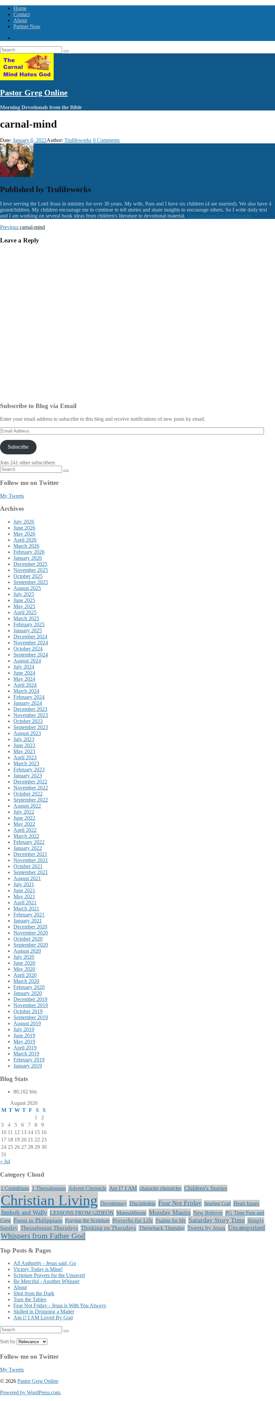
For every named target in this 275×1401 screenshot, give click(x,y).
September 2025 (30, 582)
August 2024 (27, 661)
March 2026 (26, 546)
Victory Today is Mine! (38, 1269)
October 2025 (28, 576)
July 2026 (23, 522)
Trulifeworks (78, 140)
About (20, 20)
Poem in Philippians (37, 1220)
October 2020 (28, 939)
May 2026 (24, 534)
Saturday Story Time (216, 1220)
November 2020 (30, 933)
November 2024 (30, 642)
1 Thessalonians (49, 1188)
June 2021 (24, 890)
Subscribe (18, 447)
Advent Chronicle (87, 1188)
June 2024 (24, 673)
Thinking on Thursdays (108, 1228)
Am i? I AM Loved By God (43, 1317)
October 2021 (28, 866)
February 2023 (29, 769)
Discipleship (142, 1203)
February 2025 (29, 624)
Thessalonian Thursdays (49, 1228)
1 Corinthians (15, 1188)
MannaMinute (131, 1213)
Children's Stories (205, 1188)
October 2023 (28, 721)
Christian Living (49, 1200)
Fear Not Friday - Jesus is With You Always (59, 1305)
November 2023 (30, 715)
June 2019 (24, 1035)
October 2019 (28, 1011)
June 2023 (24, 745)
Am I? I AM (123, 1188)
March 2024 (26, 691)
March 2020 (26, 981)
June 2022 (24, 818)
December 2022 (30, 781)
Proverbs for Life (132, 1220)
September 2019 (30, 1017)
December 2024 (30, 636)
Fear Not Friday (180, 1203)
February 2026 (29, 552)
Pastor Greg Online (34, 92)
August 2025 (27, 588)
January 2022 (27, 848)
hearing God (217, 1203)
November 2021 (30, 860)
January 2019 (27, 1066)
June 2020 (24, 963)
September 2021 (30, 872)
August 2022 (27, 806)
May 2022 (24, 824)
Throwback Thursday (162, 1228)
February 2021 (29, 914)
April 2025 (25, 612)
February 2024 (29, 697)
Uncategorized (246, 1227)
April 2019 (25, 1047)
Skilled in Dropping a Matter (43, 1311)
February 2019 (29, 1060)
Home (19, 8)
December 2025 (30, 564)
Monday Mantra (169, 1212)
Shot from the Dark (33, 1293)
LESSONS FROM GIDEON (82, 1213)
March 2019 (26, 1053)
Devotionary (113, 1203)
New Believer (208, 1213)
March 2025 (26, 618)
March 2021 (26, 908)
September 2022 (30, 800)
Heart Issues (246, 1203)
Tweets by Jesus (206, 1228)
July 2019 (23, 1029)
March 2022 (26, 836)
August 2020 (27, 951)
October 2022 (28, 794)
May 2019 (24, 1041)
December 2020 (30, 927)
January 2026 (27, 558)
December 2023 (30, 709)
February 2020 (29, 987)
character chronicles (160, 1188)
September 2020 (30, 945)
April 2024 (25, 685)
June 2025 (24, 600)
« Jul (5, 1161)
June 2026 (24, 528)
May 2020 (24, 969)
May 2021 (24, 896)
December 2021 (30, 854)
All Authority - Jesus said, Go (44, 1263)
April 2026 (25, 540)
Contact (21, 14)
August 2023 (27, 733)
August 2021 (27, 878)
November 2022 (30, 787)
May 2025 (24, 606)
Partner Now (27, 26)
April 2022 (25, 830)
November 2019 (30, 1005)
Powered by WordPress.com (30, 1392)
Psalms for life (171, 1220)
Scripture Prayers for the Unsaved (49, 1275)
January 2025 (27, 630)
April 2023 (25, 757)
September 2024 (30, 655)
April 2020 (25, 975)
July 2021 (23, 884)
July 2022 (23, 812)
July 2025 (23, 594)
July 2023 (23, 739)
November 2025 (30, 570)
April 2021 (25, 902)
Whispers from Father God (43, 1235)
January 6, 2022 (30, 140)
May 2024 (24, 679)
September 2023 (30, 727)
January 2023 (27, 775)
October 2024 (28, 648)
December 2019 (30, 999)
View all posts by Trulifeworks (219, 216)
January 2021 (27, 920)
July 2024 (23, 667)
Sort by (8, 1341)
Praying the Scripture (87, 1220)
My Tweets (12, 496)
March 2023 (26, 763)
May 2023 (24, 751)
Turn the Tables (29, 1299)
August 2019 (27, 1023)
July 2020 (23, 957)
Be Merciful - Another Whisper (46, 1281)
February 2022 (29, 842)
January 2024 (27, 703)
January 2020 (27, 993)
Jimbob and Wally (24, 1212)
